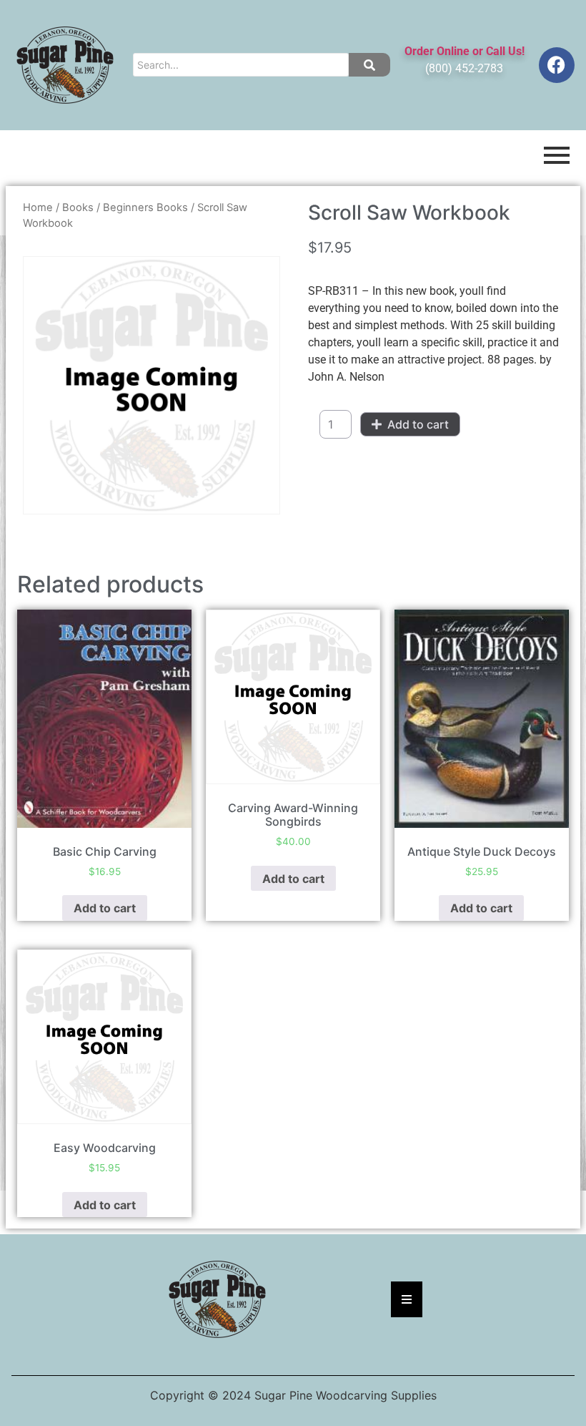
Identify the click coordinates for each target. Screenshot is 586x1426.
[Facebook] (557, 65)
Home (38, 207)
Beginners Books (145, 207)
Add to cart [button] (105, 908)
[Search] (369, 65)
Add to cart (418, 424)
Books (78, 207)
